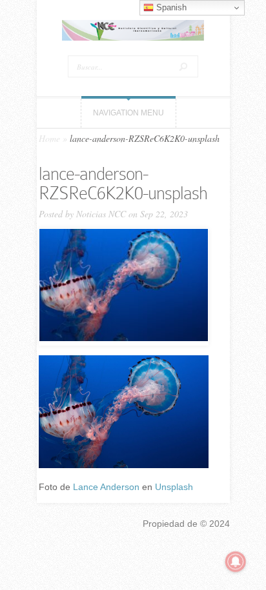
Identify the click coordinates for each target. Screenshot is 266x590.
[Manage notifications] (235, 561)
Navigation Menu (128, 112)
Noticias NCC (101, 214)
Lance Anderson (106, 487)
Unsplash (174, 487)
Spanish (170, 7)
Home (49, 138)
